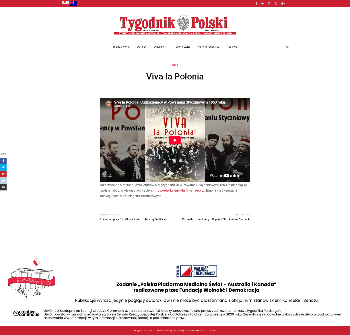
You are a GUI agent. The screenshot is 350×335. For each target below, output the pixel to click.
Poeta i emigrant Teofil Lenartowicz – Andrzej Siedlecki (133, 219)
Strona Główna (121, 46)
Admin (212, 331)
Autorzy (142, 46)
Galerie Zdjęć (183, 46)
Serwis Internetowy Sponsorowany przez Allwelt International (181, 331)
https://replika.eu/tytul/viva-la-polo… (179, 190)
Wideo (175, 65)
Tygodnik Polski (143, 331)
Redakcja (232, 46)
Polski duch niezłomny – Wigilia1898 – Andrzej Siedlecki (216, 219)
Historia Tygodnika (208, 46)
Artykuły (159, 46)
